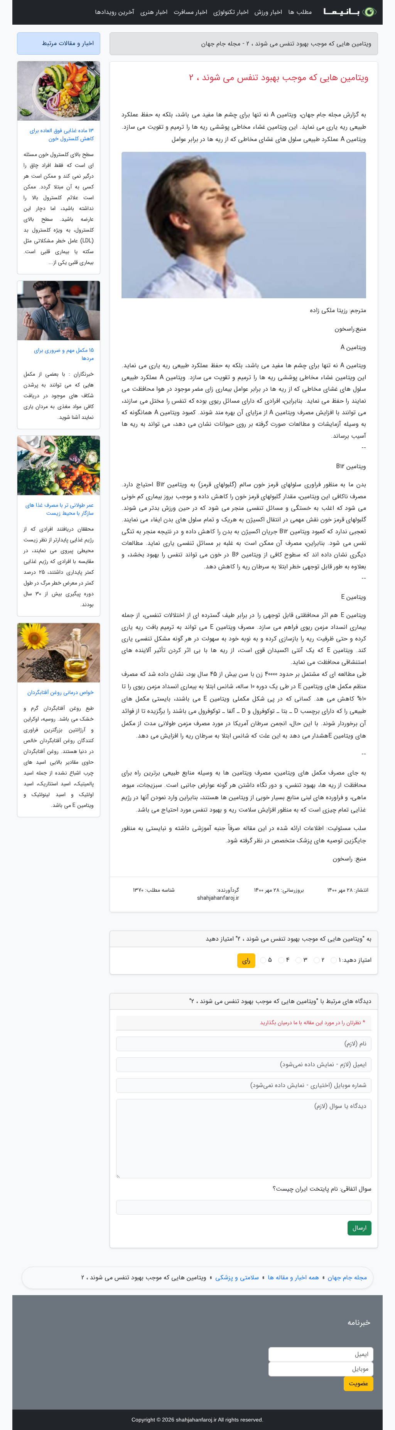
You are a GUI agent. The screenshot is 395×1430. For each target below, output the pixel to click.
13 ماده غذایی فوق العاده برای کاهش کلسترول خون (62, 135)
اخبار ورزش (268, 12)
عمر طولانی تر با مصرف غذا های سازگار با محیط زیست (59, 509)
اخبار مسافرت (190, 12)
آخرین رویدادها (114, 12)
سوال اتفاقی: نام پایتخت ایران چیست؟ (322, 1189)
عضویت (358, 1383)
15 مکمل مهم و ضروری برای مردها (64, 354)
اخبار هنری (153, 12)
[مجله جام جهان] (349, 12)
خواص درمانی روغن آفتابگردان (60, 693)
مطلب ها (300, 12)
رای (246, 960)
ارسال (359, 1228)
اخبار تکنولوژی (230, 12)
